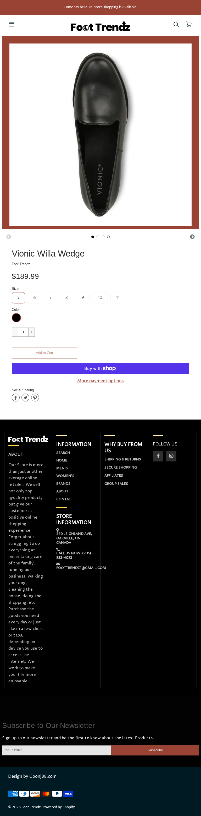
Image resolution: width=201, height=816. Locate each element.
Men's (62, 468)
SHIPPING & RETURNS (122, 459)
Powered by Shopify (59, 807)
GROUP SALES (116, 483)
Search (63, 452)
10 (100, 298)
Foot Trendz (21, 264)
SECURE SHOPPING (120, 467)
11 (118, 298)
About (62, 491)
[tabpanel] (92, 237)
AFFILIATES (113, 475)
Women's (65, 476)
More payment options (100, 381)
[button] (44, 353)
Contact (64, 499)
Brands (63, 483)
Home (61, 460)
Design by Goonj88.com (32, 776)
